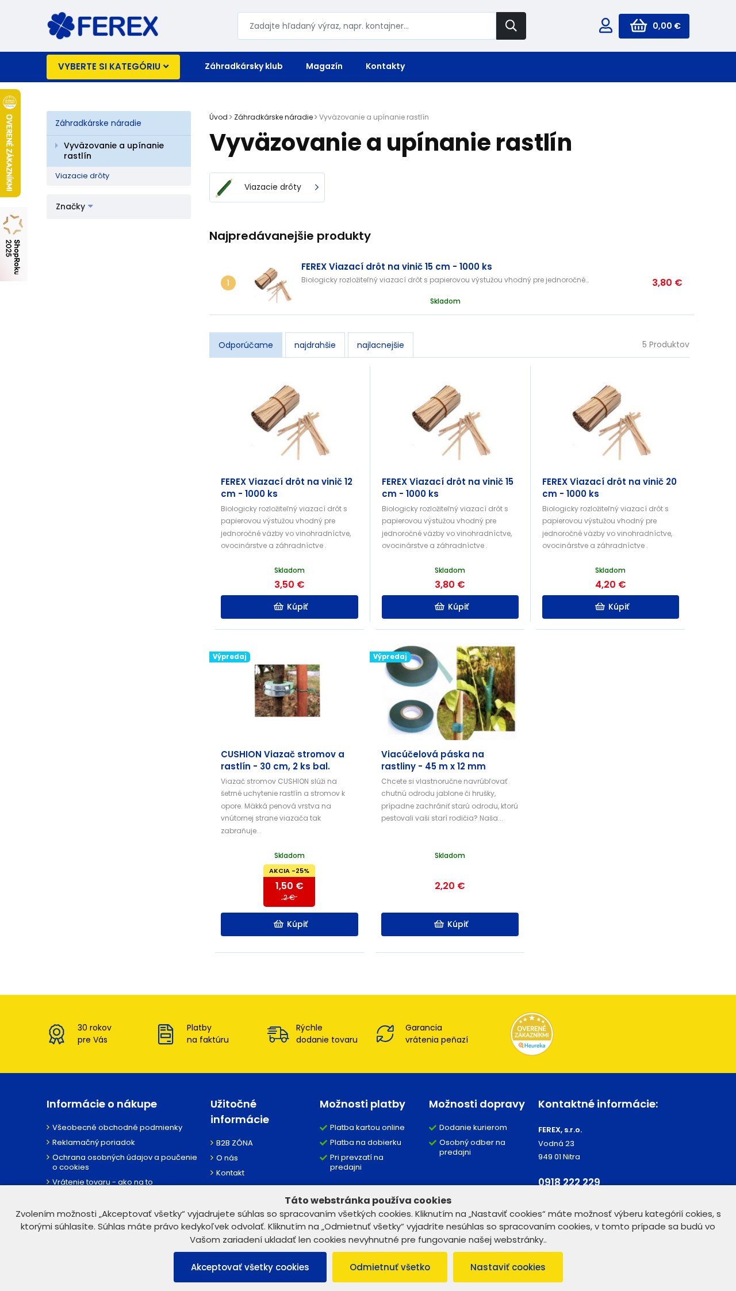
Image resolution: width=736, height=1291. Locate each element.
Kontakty (385, 66)
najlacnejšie (380, 345)
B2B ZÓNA (234, 1142)
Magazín (324, 66)
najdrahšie (315, 345)
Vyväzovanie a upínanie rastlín (114, 151)
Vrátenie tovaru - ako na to (102, 1182)
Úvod (218, 117)
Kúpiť (297, 606)
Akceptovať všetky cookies (250, 1267)
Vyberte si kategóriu (109, 66)
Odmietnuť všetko (390, 1267)
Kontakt (230, 1172)
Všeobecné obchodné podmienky (117, 1127)
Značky (70, 206)
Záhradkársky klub (244, 66)
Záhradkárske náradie (98, 123)
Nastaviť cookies (508, 1267)
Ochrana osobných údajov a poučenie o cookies (124, 1162)
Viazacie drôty (82, 175)
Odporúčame (245, 345)
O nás (227, 1157)
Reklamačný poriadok (93, 1142)
